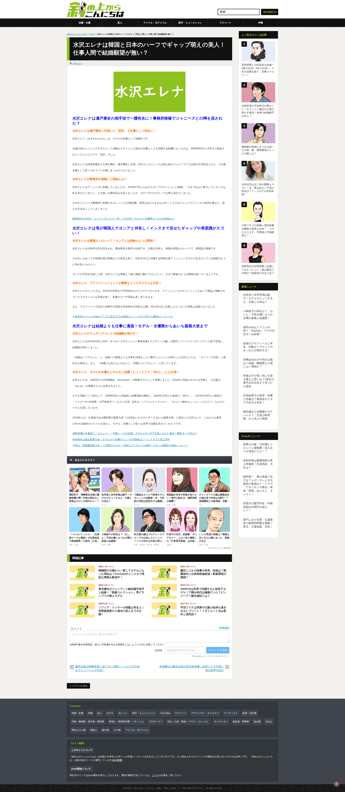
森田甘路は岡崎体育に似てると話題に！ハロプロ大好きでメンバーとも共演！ (107, 668)
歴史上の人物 (79, 730)
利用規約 (224, 627)
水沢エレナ (78, 63)
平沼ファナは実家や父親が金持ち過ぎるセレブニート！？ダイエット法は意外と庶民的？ (203, 611)
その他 (117, 730)
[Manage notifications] (336, 784)
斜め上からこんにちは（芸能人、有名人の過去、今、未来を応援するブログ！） (169, 788)
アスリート (225, 22)
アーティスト (231, 713)
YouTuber (165, 713)
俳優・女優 (84, 22)
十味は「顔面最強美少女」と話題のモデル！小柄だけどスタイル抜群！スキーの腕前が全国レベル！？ (130, 445)
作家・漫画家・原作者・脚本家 (88, 721)
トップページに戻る (78, 686)
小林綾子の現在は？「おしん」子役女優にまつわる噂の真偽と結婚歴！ (258, 314)
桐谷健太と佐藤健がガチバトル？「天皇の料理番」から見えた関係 (258, 415)
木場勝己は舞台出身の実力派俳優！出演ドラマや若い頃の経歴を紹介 (191, 668)
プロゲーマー (156, 721)
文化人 (268, 721)
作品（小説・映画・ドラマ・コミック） (188, 721)
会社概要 (117, 760)
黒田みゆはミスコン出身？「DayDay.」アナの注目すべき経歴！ (259, 331)
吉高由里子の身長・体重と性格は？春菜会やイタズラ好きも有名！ (258, 399)
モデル (92, 34)
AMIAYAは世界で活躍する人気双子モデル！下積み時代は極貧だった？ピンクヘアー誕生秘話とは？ (203, 592)
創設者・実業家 (241, 721)
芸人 (120, 22)
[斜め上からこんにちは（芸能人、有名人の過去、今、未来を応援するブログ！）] (95, 10)
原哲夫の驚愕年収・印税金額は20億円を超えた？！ (258, 507)
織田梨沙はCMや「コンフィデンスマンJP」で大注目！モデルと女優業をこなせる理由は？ (123, 218)
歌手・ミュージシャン (190, 22)
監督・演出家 (250, 713)
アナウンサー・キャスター (205, 713)
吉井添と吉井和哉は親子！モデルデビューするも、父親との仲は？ (258, 298)
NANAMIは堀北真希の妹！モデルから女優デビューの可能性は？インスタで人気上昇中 (121, 439)
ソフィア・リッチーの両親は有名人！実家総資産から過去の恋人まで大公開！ (121, 611)
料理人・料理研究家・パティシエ (126, 721)
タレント (123, 713)
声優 (260, 22)
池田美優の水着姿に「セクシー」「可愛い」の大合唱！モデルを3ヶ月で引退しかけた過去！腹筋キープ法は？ (134, 433)
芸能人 (93, 730)
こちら (155, 775)
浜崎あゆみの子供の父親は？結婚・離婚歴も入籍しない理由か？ (258, 363)
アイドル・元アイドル (155, 22)
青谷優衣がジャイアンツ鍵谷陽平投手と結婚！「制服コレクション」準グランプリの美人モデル (121, 592)
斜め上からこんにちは (77, 34)
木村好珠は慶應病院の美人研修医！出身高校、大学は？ (258, 464)
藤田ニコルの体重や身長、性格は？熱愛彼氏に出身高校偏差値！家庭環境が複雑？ (203, 574)
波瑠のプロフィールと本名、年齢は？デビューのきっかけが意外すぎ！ (258, 347)
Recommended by (215, 548)
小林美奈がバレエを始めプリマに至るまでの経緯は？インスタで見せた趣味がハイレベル (122, 316)
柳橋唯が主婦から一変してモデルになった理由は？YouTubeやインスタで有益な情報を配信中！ (121, 574)
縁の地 (105, 730)
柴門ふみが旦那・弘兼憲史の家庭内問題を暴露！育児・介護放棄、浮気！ (258, 523)
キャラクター (221, 721)
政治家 (257, 721)
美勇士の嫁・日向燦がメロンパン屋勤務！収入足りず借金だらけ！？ (258, 448)
